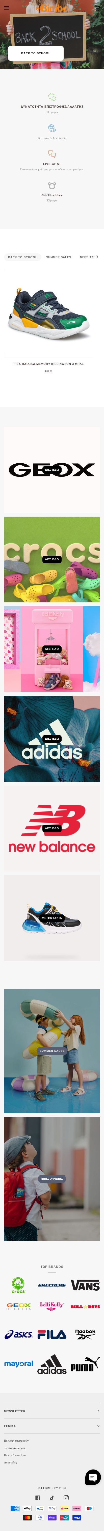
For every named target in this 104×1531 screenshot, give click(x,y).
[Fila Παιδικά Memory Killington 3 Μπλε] (49, 313)
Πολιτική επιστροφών (16, 1440)
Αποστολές (10, 1462)
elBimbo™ (49, 1488)
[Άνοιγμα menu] (11, 8)
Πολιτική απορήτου (15, 1455)
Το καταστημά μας (14, 1447)
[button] (93, 1477)
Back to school (35, 53)
